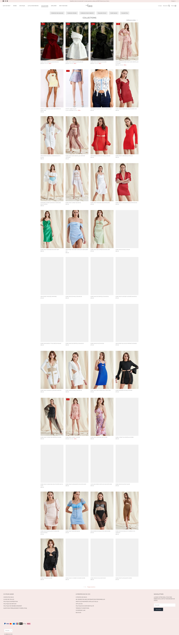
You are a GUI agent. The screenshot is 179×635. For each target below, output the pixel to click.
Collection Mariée (71, 13)
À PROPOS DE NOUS (81, 597)
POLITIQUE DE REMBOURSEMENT (12, 606)
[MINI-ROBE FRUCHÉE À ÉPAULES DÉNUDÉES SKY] (77, 229)
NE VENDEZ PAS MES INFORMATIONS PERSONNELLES (90, 599)
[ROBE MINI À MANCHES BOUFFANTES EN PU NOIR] (52, 464)
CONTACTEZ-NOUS (8, 597)
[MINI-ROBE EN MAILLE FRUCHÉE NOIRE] (102, 511)
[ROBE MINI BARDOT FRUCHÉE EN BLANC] (52, 323)
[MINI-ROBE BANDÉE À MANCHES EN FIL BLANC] (52, 135)
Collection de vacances (57, 13)
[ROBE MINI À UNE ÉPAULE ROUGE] (127, 135)
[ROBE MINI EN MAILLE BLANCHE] (77, 370)
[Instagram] (5, 1)
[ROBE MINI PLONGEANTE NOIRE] (127, 558)
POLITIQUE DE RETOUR (9, 603)
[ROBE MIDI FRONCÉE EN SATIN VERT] (52, 229)
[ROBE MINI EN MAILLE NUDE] (127, 229)
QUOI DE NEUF (6, 5)
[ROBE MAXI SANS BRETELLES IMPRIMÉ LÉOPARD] (77, 135)
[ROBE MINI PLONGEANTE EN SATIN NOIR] (77, 464)
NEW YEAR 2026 (63, 5)
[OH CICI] (89, 6)
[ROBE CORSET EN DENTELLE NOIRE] (127, 417)
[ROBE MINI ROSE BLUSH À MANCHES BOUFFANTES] (52, 511)
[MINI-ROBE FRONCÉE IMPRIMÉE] (52, 276)
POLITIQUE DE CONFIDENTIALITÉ (85, 606)
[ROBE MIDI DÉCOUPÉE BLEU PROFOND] (102, 370)
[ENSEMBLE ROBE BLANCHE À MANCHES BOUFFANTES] (52, 182)
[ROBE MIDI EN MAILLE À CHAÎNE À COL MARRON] (127, 511)
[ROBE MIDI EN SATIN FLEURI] (127, 464)
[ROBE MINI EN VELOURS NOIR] (102, 558)
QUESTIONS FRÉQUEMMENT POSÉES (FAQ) (15, 608)
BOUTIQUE (22, 5)
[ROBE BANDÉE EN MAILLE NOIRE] (127, 370)
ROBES (15, 5)
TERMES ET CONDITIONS (82, 608)
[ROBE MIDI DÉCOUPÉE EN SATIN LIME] (102, 229)
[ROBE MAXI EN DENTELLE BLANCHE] (102, 276)
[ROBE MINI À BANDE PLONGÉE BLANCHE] (52, 370)
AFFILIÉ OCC (79, 603)
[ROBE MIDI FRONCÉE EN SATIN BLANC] (102, 182)
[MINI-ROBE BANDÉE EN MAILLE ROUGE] (102, 135)
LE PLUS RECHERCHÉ (33, 5)
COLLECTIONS (44, 5)
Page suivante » (91, 587)
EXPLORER (53, 5)
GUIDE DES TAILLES (8, 599)
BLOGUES (78, 612)
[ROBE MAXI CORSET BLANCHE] (77, 182)
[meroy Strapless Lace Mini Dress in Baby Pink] (52, 88)
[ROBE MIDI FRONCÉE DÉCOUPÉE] (102, 417)
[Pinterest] (7, 1)
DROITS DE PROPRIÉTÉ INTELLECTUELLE (87, 601)
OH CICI (10, 634)
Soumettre (158, 609)
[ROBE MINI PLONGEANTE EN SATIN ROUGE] (127, 182)
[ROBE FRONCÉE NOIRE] (52, 558)
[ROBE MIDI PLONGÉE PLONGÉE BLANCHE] (127, 276)
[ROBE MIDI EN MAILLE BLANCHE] (77, 276)
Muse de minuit (102, 13)
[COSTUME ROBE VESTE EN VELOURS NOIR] (102, 464)
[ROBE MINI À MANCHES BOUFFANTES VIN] (127, 88)
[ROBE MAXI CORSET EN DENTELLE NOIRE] (52, 417)
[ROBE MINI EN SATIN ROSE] (102, 323)
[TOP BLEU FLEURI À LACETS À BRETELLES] (102, 88)
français (173, 1)
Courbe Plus (124, 13)
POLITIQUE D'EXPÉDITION (10, 601)
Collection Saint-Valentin (87, 13)
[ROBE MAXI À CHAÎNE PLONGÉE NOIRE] (77, 558)
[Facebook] (3, 1)
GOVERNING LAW (80, 610)
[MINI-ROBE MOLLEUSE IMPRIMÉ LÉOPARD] (127, 323)
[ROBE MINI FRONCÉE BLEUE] (77, 511)
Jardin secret (113, 13)
